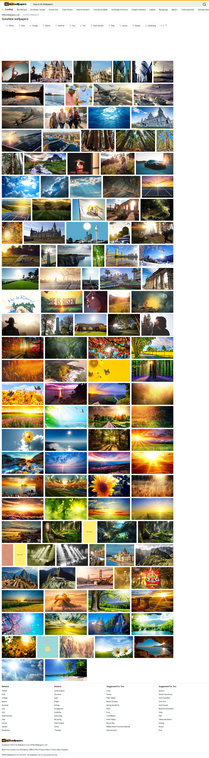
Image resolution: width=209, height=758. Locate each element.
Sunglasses (58, 709)
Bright (56, 702)
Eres (108, 712)
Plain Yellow (111, 698)
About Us (5, 750)
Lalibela (152, 10)
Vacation (57, 694)
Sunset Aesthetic (165, 694)
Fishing (161, 723)
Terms (53, 750)
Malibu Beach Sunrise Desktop (118, 727)
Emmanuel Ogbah (100, 10)
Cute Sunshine (164, 698)
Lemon (124, 26)
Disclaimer (24, 750)
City (73, 26)
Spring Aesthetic (112, 705)
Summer (61, 26)
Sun (84, 26)
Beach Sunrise (112, 702)
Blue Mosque (22, 10)
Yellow (11, 26)
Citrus (56, 727)
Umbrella (57, 712)
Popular (65, 750)
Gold (23, 26)
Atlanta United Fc (83, 10)
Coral (108, 691)
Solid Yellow (111, 719)
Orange (35, 26)
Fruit (160, 730)
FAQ (36, 750)
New (59, 750)
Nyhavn (174, 10)
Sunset (161, 691)
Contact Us (14, 750)
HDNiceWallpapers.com (11, 15)
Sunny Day (58, 716)
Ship (113, 26)
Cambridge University (119, 10)
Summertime (111, 730)
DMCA (31, 750)
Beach (47, 26)
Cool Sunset (163, 705)
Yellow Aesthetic (165, 719)
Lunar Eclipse (59, 691)
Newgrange (163, 10)
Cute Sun (162, 702)
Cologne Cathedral (138, 10)
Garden (137, 26)
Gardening (152, 26)
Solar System (98, 26)
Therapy (57, 730)
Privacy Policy (44, 750)
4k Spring (57, 719)
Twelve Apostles (187, 10)
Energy (57, 705)
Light (56, 698)
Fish (160, 716)
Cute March (111, 716)
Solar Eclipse (59, 723)
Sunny (108, 694)
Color (161, 712)
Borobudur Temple (38, 10)
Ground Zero (53, 10)
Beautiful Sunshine (166, 709)
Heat (108, 709)
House (161, 727)
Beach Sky (110, 723)
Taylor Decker (67, 10)
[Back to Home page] (15, 4)
